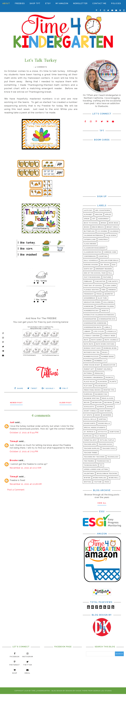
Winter (87, 477)
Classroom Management (95, 248)
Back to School (91, 223)
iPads (106, 482)
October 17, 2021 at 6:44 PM (24, 432)
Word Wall (114, 477)
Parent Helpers (104, 369)
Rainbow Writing (91, 398)
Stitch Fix (102, 431)
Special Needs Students (94, 427)
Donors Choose (91, 264)
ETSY (48, 3)
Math (86, 339)
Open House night (92, 365)
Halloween (108, 302)
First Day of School (93, 285)
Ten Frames (89, 461)
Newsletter (80, 3)
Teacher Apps (90, 444)
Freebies (20, 3)
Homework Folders (105, 306)
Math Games (96, 339)
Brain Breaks (98, 227)
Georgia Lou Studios (102, 691)
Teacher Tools (109, 448)
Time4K (14, 441)
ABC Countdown (102, 210)
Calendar (114, 231)
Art (93, 218)
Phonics (109, 377)
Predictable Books (92, 390)
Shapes (110, 406)
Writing (87, 482)
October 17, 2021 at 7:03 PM (24, 451)
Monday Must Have (92, 348)
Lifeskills (111, 331)
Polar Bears (100, 385)
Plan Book (102, 381)
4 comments (41, 67)
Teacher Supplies (92, 448)
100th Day (88, 210)
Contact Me (99, 3)
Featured (107, 277)
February (88, 281)
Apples (108, 214)
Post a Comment (15, 490)
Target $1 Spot (90, 440)
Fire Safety (113, 281)
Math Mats (88, 344)
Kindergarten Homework (95, 323)
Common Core (110, 252)
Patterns (88, 373)
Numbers (88, 360)
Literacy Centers (92, 335)
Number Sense (107, 356)
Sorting (102, 419)
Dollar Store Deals (109, 260)
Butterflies (89, 231)
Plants (113, 381)
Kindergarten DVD (107, 319)
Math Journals (111, 339)
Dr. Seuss (105, 264)
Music (105, 352)
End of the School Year (95, 273)
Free (104, 289)
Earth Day (88, 268)
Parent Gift (89, 369)
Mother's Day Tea (92, 352)
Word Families (99, 477)
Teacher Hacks (105, 444)
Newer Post (16, 403)
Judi (12, 422)
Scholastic (89, 406)
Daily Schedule (91, 260)
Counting (103, 256)
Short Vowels (90, 411)
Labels (107, 327)
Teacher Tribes (90, 452)
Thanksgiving (103, 461)
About (6, 3)
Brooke (14, 460)
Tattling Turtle (107, 440)
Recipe (87, 402)
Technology (113, 456)
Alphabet (88, 214)
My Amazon (62, 3)
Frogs (99, 294)
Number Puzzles (91, 356)
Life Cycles (99, 331)
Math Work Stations (105, 344)
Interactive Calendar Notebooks (99, 314)
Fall (110, 273)
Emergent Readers (104, 268)
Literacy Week (108, 335)
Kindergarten (90, 319)
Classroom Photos (92, 252)
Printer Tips (108, 390)
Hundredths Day (91, 310)
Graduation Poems (92, 302)
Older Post (65, 403)
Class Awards (90, 243)
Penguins (99, 373)
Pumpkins (88, 394)
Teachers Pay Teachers (94, 456)
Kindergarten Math (92, 327)
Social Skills (90, 419)
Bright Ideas (112, 227)
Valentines (89, 473)
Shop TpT (35, 3)
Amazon (98, 214)
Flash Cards (110, 285)
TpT (101, 465)
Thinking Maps (90, 465)
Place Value (89, 381)
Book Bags (113, 223)
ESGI (114, 264)
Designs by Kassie (73, 691)
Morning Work (110, 348)
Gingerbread (89, 298)
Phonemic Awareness (93, 377)
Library (87, 331)
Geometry (109, 294)
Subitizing (114, 431)
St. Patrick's (89, 431)
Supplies (88, 436)
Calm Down (111, 235)
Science (100, 406)
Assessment (103, 218)
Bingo (103, 223)
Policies (116, 3)
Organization (109, 365)
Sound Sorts (89, 423)
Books (86, 227)
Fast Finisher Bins (92, 277)
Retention (97, 402)
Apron (86, 218)
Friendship (89, 294)
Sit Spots (88, 415)
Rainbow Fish (101, 394)
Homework (89, 306)
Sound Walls (104, 423)
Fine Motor (100, 281)
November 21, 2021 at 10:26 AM (26, 484)
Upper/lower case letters (96, 469)
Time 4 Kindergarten (40, 691)
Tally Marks (99, 436)
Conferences (90, 256)
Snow (97, 415)
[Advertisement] (41, 512)
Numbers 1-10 (100, 360)
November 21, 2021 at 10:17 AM (25, 468)
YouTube (98, 482)
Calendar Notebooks (93, 235)
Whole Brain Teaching (107, 473)
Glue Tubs (102, 298)
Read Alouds (107, 398)
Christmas (103, 239)
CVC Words (102, 231)
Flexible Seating (91, 289)
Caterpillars (90, 239)
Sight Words (105, 411)
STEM (117, 402)
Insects (105, 310)
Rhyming (108, 402)
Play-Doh (88, 385)
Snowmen (107, 415)
